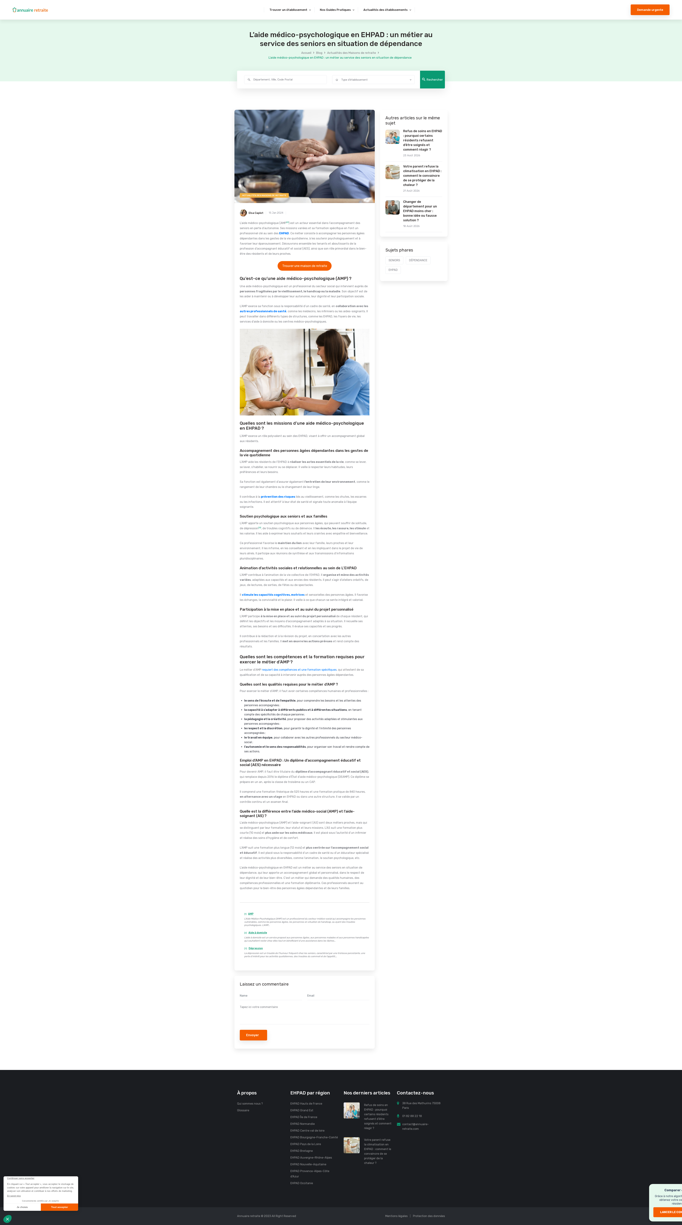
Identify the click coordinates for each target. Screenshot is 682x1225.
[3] (259, 528)
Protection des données (429, 1216)
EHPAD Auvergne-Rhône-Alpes (311, 1157)
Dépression (256, 948)
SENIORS (394, 260)
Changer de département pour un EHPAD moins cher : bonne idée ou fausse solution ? (420, 211)
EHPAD (393, 270)
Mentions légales (396, 1216)
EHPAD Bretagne (301, 1151)
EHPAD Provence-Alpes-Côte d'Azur (309, 1173)
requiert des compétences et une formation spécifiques (299, 669)
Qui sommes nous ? (250, 1103)
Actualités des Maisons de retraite (351, 53)
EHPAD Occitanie (301, 1183)
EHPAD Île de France (303, 1117)
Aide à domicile (257, 932)
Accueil (306, 53)
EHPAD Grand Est (301, 1110)
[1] (287, 222)
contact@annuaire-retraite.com (415, 1127)
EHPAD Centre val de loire (307, 1130)
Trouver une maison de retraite (304, 266)
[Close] (673, 1189)
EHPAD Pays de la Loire (305, 1144)
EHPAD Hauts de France (306, 1103)
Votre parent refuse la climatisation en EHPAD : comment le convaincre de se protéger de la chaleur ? (422, 175)
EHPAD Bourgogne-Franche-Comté (314, 1137)
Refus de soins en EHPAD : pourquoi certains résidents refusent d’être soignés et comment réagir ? (422, 140)
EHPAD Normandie (302, 1124)
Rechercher (435, 79)
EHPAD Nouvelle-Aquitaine (308, 1164)
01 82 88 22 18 (412, 1116)
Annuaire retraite (248, 1216)
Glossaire (243, 1110)
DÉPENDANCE (418, 260)
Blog (319, 53)
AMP (250, 913)
